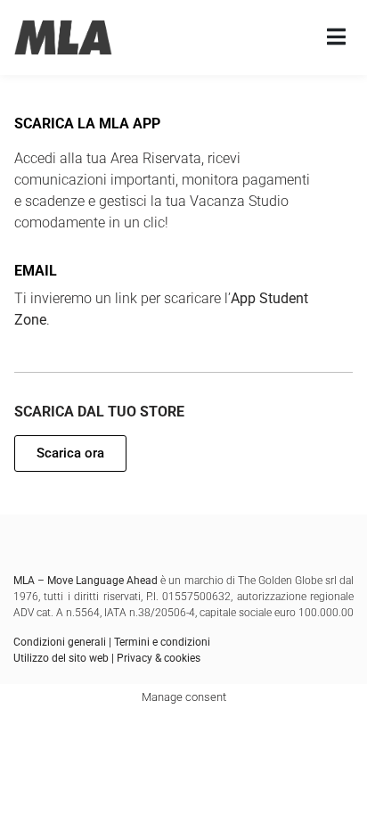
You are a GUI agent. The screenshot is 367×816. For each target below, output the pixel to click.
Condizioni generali (59, 642)
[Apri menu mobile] (336, 37)
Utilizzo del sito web (61, 658)
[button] (70, 453)
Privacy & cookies (158, 658)
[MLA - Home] (63, 37)
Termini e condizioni (162, 642)
